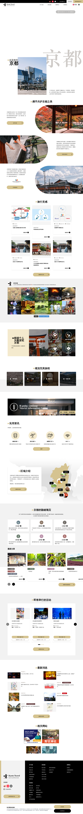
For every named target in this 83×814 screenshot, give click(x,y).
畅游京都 (31, 785)
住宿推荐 (51, 772)
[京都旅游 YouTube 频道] (55, 1)
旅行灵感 (43, 767)
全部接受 (62, 806)
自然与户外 (51, 770)
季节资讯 (31, 772)
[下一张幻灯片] (13, 584)
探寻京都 (31, 767)
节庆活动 (43, 770)
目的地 (68, 767)
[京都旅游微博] (50, 1)
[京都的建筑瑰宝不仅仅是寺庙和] (41, 294)
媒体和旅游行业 (78, 1)
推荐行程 (68, 772)
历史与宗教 (44, 774)
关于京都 (41, 4)
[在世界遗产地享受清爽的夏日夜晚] (14, 307)
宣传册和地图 (71, 412)
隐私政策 (46, 810)
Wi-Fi (30, 797)
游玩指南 (49, 4)
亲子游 (37, 788)
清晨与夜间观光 (52, 767)
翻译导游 (31, 794)
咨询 (61, 412)
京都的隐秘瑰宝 (70, 770)
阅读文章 (20, 579)
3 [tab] (42, 644)
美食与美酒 (44, 779)
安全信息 (70, 1)
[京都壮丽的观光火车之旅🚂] (28, 294)
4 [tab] (43, 644)
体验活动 (43, 772)
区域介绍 (31, 770)
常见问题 (61, 1)
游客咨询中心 (39, 797)
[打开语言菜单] (79, 4)
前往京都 (31, 788)
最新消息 (31, 779)
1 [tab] (39, 644)
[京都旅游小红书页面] (52, 1)
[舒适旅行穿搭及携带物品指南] (55, 307)
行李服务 (31, 792)
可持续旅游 (31, 776)
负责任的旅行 (32, 774)
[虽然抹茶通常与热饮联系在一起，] (28, 307)
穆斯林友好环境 (39, 792)
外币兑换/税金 (32, 799)
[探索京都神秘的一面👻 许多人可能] (14, 294)
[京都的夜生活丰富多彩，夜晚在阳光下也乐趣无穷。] (68, 294)
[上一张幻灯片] (9, 584)
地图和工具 (31, 790)
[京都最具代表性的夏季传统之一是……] (68, 307)
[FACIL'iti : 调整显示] (75, 4)
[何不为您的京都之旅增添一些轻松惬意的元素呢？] (41, 307)
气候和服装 (38, 794)
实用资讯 (65, 4)
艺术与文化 (44, 776)
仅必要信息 (62, 810)
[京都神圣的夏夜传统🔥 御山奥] (55, 294)
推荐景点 (57, 4)
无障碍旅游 (38, 790)
